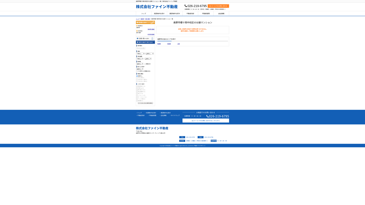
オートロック (142, 97)
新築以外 (148, 64)
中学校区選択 (151, 34)
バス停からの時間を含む (144, 71)
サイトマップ (175, 115)
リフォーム (141, 95)
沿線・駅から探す (145, 38)
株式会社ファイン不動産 (152, 128)
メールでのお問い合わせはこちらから (207, 120)
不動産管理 (206, 13)
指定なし (140, 76)
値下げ (140, 93)
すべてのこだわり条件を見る (145, 103)
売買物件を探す (159, 13)
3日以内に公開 (142, 79)
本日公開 (141, 77)
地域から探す (145, 22)
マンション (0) (140, 48)
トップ (143, 13)
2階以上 (141, 88)
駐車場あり (141, 86)
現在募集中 (141, 91)
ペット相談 (141, 99)
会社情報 (221, 13)
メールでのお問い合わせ (219, 6)
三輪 (178, 44)
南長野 (169, 44)
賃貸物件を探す (174, 13)
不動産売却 (190, 13)
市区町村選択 (151, 29)
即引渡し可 (141, 90)
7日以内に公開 (142, 81)
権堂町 (159, 44)
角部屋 (140, 100)
